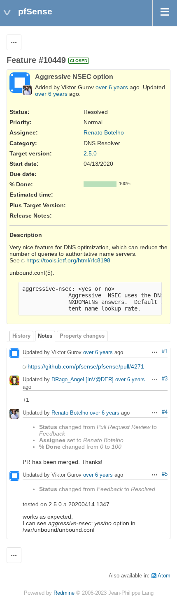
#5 (165, 474)
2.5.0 (90, 153)
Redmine (64, 593)
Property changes (82, 336)
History (21, 336)
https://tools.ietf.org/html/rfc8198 (68, 260)
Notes (45, 336)
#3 (165, 379)
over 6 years (111, 87)
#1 (165, 352)
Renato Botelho (104, 132)
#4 (165, 412)
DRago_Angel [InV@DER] (82, 380)
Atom (164, 576)
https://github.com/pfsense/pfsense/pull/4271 (86, 366)
